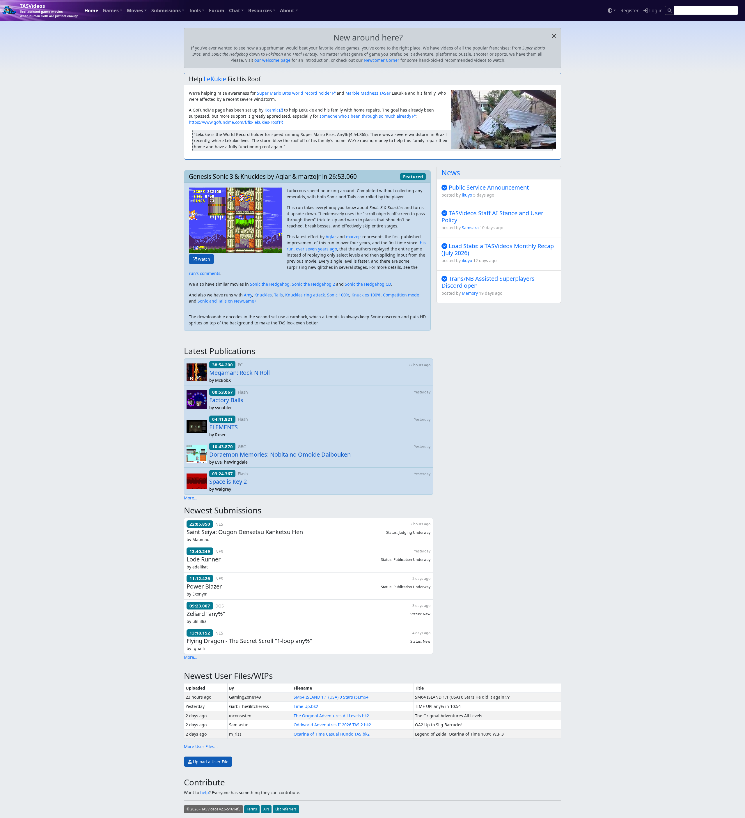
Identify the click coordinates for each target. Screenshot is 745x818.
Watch (203, 259)
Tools (195, 10)
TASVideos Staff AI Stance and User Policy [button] (492, 216)
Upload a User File (210, 761)
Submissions (166, 10)
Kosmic (272, 110)
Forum (216, 10)
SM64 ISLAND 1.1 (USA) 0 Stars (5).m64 (331, 697)
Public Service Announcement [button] (488, 187)
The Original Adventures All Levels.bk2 (331, 715)
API (266, 809)
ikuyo (467, 195)
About (287, 10)
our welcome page (272, 60)
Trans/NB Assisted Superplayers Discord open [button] (488, 282)
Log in (655, 10)
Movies (135, 10)
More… (190, 498)
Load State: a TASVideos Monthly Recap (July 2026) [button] (497, 249)
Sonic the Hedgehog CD (368, 284)
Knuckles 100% (366, 295)
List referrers (286, 809)
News (450, 172)
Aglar (331, 236)
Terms (252, 809)
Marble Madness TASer (368, 93)
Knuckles (263, 295)
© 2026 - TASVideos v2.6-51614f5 (213, 809)
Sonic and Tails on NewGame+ (227, 301)
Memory (470, 293)
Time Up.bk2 (306, 706)
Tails (278, 295)
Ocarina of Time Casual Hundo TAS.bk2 (332, 734)
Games (111, 10)
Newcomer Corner (381, 60)
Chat (234, 10)
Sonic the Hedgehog (270, 284)
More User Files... (201, 746)
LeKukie (215, 79)
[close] (554, 36)
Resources (260, 10)
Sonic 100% (338, 295)
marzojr (353, 236)
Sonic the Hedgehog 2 (313, 284)
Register (629, 10)
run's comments (204, 273)
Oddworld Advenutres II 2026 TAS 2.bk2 (332, 724)
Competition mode (401, 295)
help (204, 792)
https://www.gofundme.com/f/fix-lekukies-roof (234, 122)
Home (91, 10)
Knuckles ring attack (305, 295)
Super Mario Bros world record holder (294, 93)
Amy (248, 295)
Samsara (470, 227)
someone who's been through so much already (365, 116)
